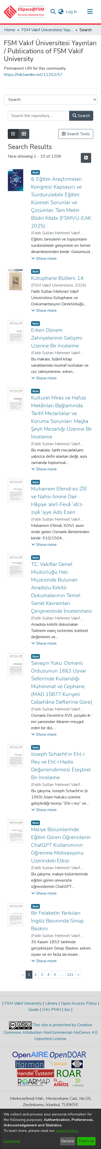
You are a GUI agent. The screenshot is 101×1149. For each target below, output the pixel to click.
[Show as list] (13, 134)
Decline (67, 1141)
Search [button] (83, 116)
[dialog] (50, 1129)
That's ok (86, 1141)
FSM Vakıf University (23, 1003)
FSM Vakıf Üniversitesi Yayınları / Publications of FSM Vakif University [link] (47, 30)
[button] (24, 11)
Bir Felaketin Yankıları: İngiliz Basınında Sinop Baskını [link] (57, 920)
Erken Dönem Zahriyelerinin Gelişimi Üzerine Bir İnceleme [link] (56, 338)
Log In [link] (71, 12)
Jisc (67, 1009)
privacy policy (67, 1130)
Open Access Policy (79, 1003)
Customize (12, 1141)
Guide (34, 1009)
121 (70, 974)
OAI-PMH (51, 1009)
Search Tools (78, 134)
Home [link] (9, 30)
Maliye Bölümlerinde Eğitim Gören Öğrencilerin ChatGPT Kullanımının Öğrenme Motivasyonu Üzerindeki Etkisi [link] (61, 845)
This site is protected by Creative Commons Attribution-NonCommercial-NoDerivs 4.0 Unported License (50, 1032)
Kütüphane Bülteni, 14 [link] (57, 278)
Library (51, 1003)
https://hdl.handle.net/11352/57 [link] (33, 75)
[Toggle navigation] (90, 12)
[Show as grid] (23, 134)
